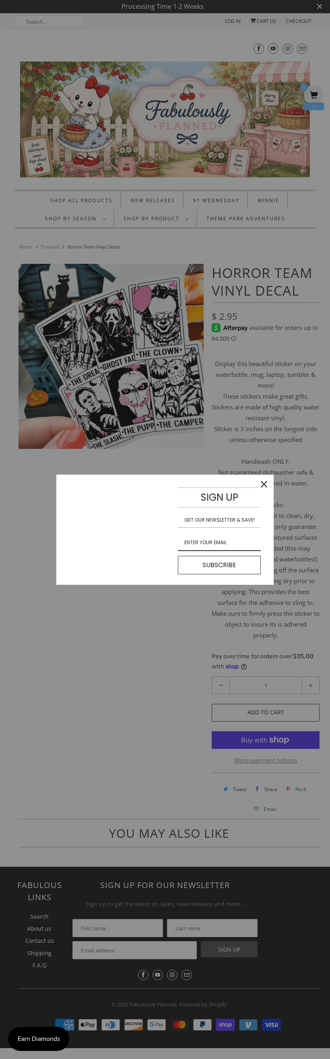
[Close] (264, 484)
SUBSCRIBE (219, 565)
